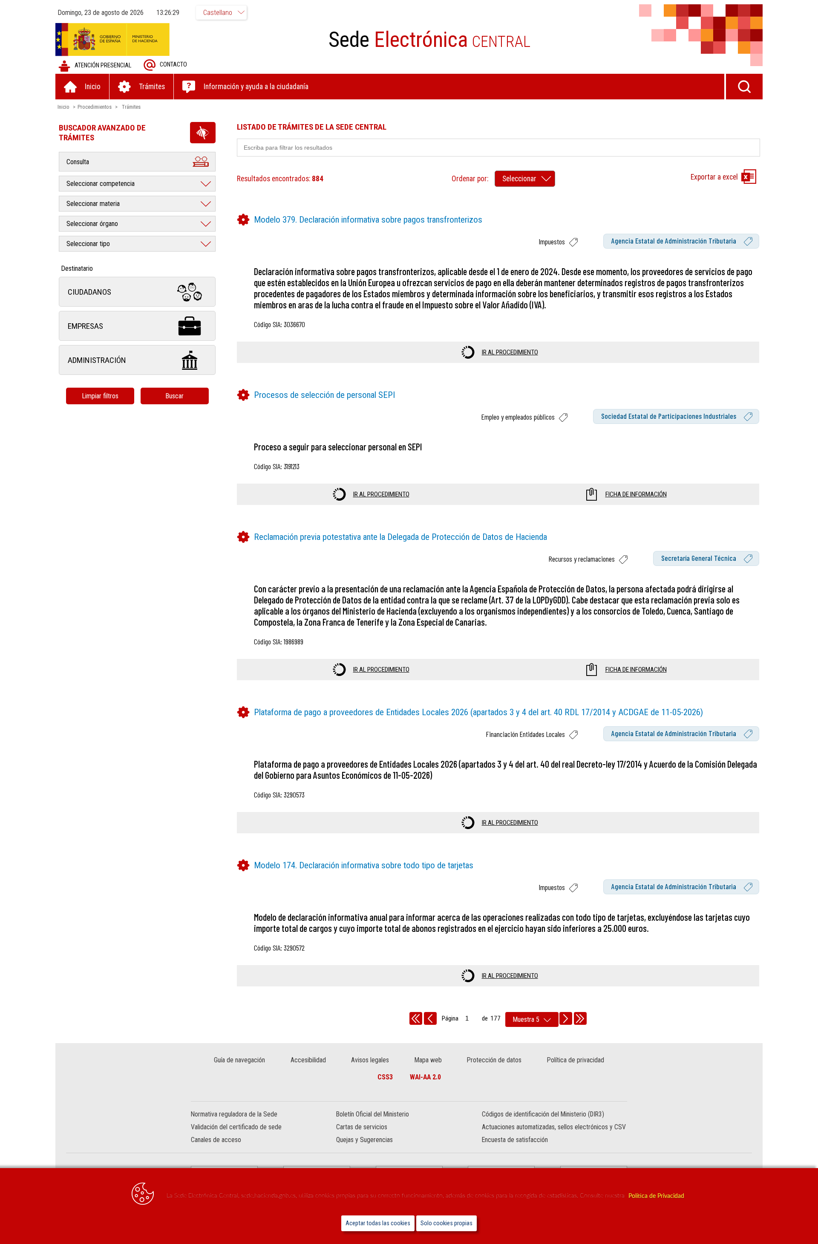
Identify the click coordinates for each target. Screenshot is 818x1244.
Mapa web (428, 1060)
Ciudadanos (89, 292)
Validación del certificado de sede (236, 1127)
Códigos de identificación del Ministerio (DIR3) (543, 1114)
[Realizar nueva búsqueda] (744, 86)
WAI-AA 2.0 (425, 1077)
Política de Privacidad (656, 1196)
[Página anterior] (430, 1018)
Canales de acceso (216, 1140)
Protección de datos (494, 1060)
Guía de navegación (239, 1060)
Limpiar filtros (100, 396)
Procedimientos (95, 107)
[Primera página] (415, 1018)
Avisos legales (370, 1060)
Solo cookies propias (446, 1223)
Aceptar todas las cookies (378, 1223)
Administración (97, 360)
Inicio (63, 107)
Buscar (174, 396)
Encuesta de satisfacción (515, 1140)
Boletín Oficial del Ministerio (372, 1114)
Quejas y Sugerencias (364, 1140)
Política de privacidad (575, 1060)
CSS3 (385, 1077)
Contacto (173, 64)
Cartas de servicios (361, 1127)
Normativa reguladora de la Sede (234, 1114)
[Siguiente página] (565, 1018)
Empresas (85, 326)
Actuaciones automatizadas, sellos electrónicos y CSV (554, 1127)
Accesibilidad (308, 1060)
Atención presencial (103, 65)
